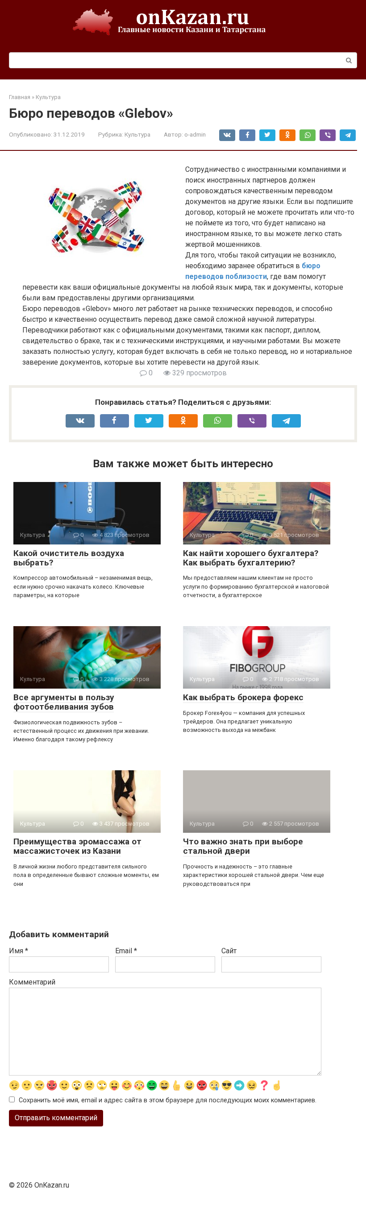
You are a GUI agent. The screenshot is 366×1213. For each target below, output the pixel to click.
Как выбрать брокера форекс (243, 697)
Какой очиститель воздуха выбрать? (68, 558)
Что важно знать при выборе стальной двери (243, 846)
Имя (18, 951)
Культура (137, 134)
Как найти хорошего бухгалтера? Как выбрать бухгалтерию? (250, 558)
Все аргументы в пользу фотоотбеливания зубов (63, 702)
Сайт (229, 951)
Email (126, 951)
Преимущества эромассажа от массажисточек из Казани (77, 846)
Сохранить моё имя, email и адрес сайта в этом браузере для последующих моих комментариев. (167, 1100)
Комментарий (32, 982)
